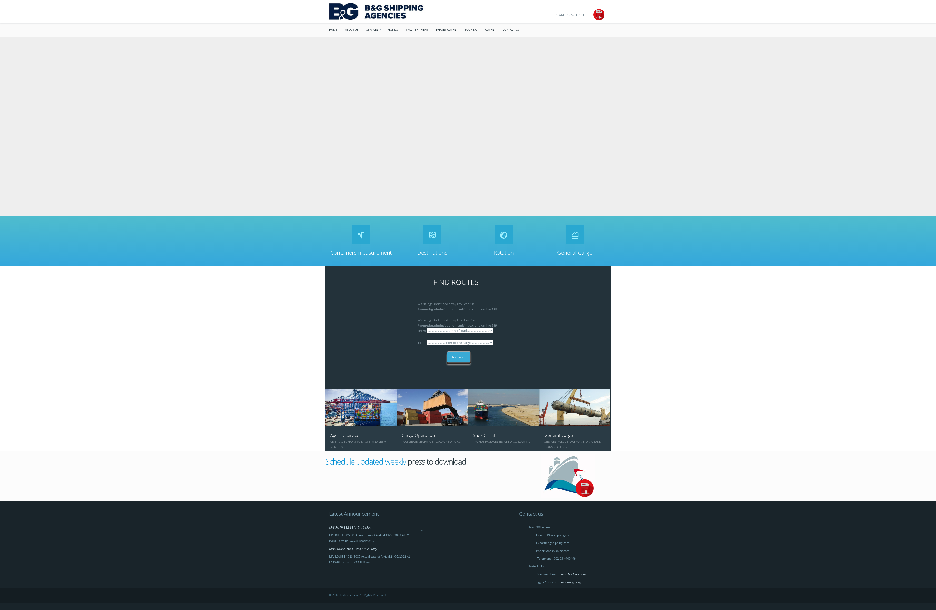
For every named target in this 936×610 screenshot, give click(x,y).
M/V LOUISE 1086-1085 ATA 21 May (353, 548)
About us (351, 29)
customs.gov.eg (570, 582)
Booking (471, 29)
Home (333, 29)
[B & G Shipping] (396, 11)
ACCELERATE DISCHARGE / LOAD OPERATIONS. (431, 441)
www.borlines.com (573, 574)
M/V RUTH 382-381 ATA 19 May (350, 527)
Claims (490, 29)
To (419, 342)
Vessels (392, 29)
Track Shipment (417, 29)
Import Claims (446, 29)
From (422, 331)
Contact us (511, 29)
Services (372, 29)
